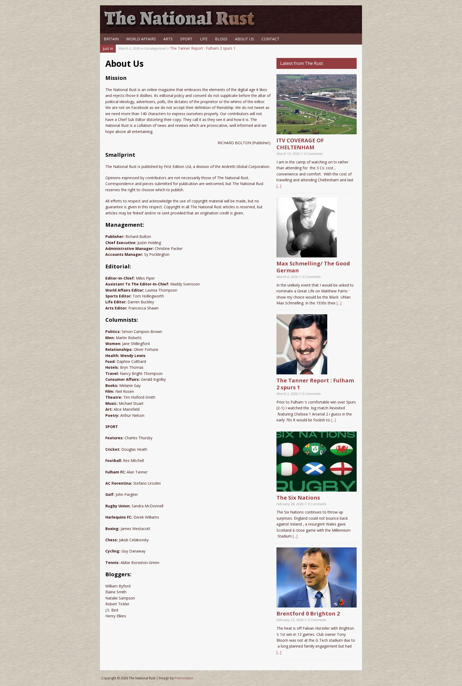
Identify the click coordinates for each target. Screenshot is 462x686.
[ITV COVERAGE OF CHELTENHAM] (316, 131)
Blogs (221, 38)
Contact (270, 38)
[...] (278, 186)
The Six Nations (298, 497)
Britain (111, 38)
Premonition (184, 678)
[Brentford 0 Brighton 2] (316, 604)
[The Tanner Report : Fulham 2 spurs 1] (301, 371)
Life (203, 38)
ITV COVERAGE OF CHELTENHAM (300, 144)
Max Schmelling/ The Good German (313, 267)
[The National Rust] (181, 26)
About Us (244, 38)
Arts (168, 38)
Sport (186, 38)
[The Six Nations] (316, 488)
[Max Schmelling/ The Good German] (306, 254)
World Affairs (141, 38)
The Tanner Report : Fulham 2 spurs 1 (177, 48)
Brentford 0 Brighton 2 (308, 613)
